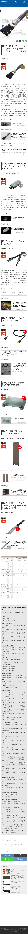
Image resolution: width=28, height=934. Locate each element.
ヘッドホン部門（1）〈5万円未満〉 (13, 809)
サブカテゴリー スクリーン (10, 657)
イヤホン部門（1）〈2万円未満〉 (12, 801)
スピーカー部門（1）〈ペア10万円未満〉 (14, 692)
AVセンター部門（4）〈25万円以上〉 (13, 685)
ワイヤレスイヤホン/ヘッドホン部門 (13, 825)
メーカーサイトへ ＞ (6, 119)
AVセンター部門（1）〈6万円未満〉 (13, 675)
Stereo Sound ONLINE (10, 26)
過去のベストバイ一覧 (9, 620)
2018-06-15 (8, 25)
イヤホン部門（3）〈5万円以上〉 (12, 807)
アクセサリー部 (7, 796)
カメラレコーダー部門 (9, 670)
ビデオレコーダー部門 (9, 668)
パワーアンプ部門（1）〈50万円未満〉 (14, 757)
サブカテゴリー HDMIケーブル (11, 659)
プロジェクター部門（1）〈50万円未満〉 (14, 648)
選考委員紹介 (7, 618)
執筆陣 (15, 931)
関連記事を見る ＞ (6, 129)
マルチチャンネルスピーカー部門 (12, 717)
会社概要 (3, 928)
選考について (7, 616)
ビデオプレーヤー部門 (9, 666)
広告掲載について (8, 929)
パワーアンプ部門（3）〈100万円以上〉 (14, 763)
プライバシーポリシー (11, 928)
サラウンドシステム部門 (10, 687)
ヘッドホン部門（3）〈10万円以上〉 (13, 815)
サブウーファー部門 (8, 719)
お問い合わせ (16, 929)
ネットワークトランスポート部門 (12, 744)
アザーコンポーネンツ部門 (10, 794)
